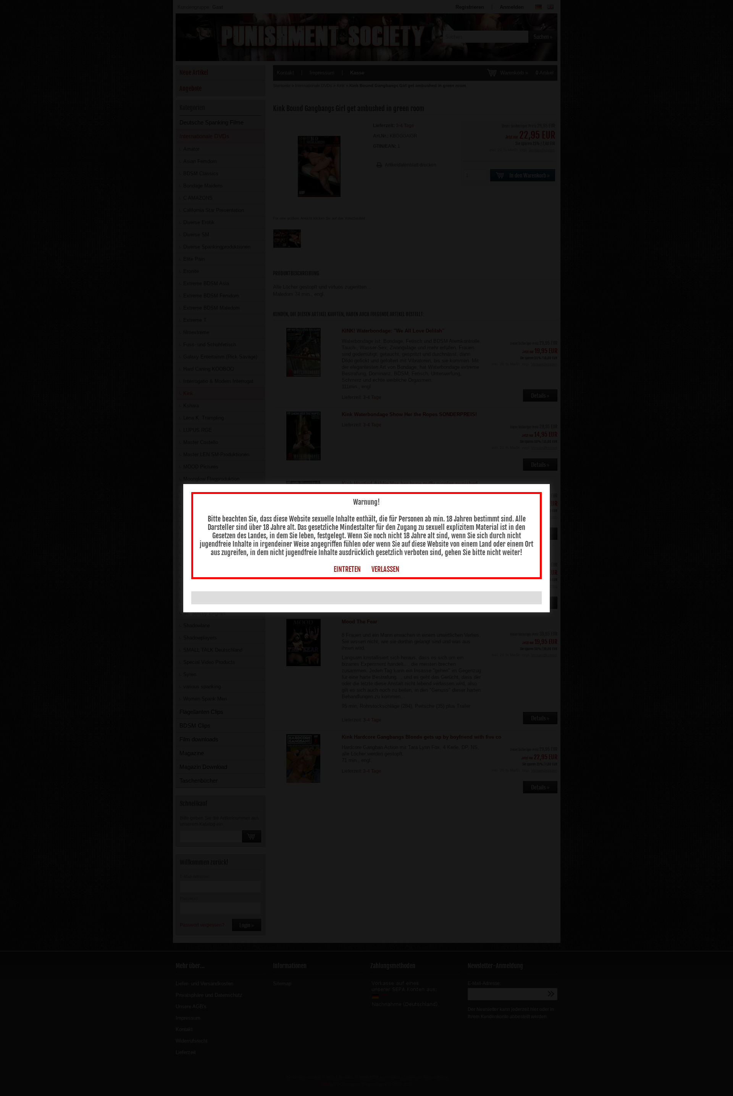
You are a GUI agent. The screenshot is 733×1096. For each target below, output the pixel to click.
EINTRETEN (347, 569)
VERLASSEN (385, 569)
